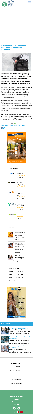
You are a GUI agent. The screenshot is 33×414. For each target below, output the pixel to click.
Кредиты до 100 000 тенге (16, 271)
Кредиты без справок (16, 383)
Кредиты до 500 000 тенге (16, 280)
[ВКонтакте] (2, 128)
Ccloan (9, 113)
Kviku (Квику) (20, 173)
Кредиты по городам (16, 363)
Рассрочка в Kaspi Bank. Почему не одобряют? (19, 346)
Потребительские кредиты (16, 370)
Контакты (16, 404)
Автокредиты (16, 366)
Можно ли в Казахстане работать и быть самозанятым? (20, 337)
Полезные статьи (6, 323)
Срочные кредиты (16, 379)
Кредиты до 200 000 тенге (16, 274)
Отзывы (16, 399)
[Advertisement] (16, 24)
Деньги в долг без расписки (16, 376)
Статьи (16, 393)
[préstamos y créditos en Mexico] (18, 412)
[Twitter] (4, 128)
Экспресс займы (16, 386)
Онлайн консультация (16, 396)
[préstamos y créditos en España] (21, 412)
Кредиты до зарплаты (16, 372)
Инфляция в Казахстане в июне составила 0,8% (19, 257)
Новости (11, 228)
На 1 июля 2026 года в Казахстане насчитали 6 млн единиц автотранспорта (19, 246)
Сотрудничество (16, 402)
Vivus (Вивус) (20, 215)
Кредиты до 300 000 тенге (16, 277)
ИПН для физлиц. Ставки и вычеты (19, 328)
